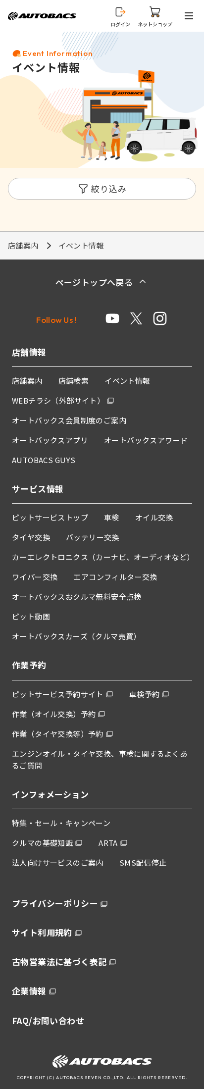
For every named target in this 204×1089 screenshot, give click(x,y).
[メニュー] (191, 16)
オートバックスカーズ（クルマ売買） (76, 636)
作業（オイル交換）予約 (54, 714)
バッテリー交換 (92, 537)
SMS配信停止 (143, 862)
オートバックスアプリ (50, 440)
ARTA (108, 842)
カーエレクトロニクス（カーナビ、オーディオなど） (103, 557)
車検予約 (144, 694)
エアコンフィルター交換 (115, 576)
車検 (111, 517)
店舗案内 (23, 245)
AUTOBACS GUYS (43, 460)
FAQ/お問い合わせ (48, 1020)
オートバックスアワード (146, 440)
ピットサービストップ (50, 517)
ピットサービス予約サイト (57, 694)
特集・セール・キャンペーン (61, 823)
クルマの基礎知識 (42, 842)
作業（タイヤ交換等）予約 (57, 733)
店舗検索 (73, 380)
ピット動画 (31, 616)
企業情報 (29, 991)
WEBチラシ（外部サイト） (58, 400)
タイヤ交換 (31, 537)
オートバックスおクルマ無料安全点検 (77, 596)
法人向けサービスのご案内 (57, 862)
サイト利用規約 (42, 932)
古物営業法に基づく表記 (59, 961)
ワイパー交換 (34, 576)
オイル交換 (154, 517)
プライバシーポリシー (55, 903)
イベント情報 (127, 380)
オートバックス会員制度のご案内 (69, 420)
